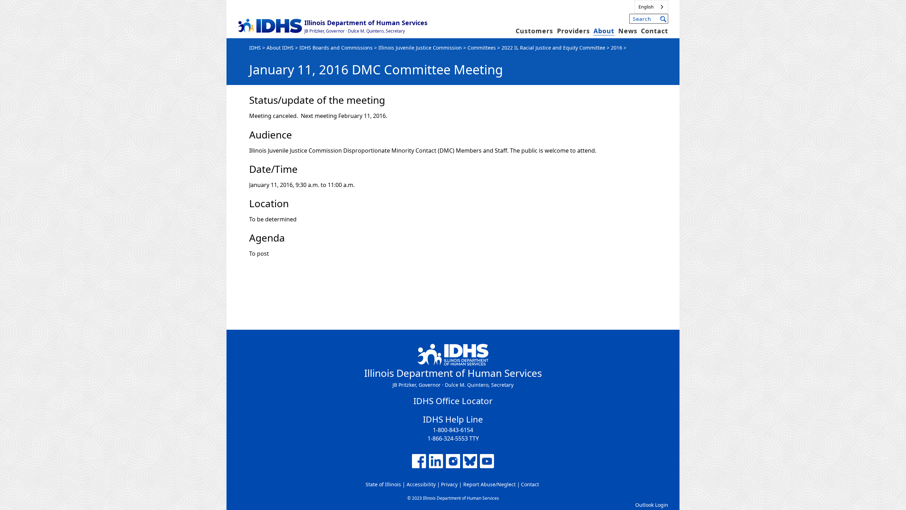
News (627, 31)
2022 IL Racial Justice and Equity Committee (553, 47)
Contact (654, 31)
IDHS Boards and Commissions (336, 47)
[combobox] (651, 7)
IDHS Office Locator (453, 401)
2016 (616, 47)
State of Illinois (383, 484)
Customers (534, 31)
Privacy (449, 484)
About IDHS (280, 47)
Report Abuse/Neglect (489, 484)
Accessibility (421, 484)
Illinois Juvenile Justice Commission (420, 47)
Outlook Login (651, 505)
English (646, 7)
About (604, 31)
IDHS (255, 47)
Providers (573, 31)
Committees (482, 47)
